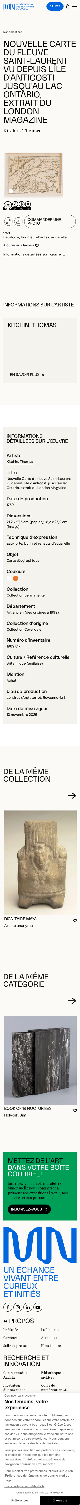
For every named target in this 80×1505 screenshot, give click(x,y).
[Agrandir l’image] (8, 221)
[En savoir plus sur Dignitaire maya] (41, 862)
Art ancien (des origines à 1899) (33, 612)
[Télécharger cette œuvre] (18, 221)
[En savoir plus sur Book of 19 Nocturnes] (41, 1060)
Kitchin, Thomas (20, 461)
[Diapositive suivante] (72, 795)
